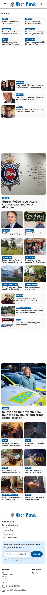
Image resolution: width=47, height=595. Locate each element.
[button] (5, 4)
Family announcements (11, 537)
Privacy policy (7, 530)
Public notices (7, 535)
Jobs (3, 532)
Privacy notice (18, 561)
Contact (5, 527)
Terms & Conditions (10, 525)
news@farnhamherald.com (17, 590)
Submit (36, 554)
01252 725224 (14, 586)
